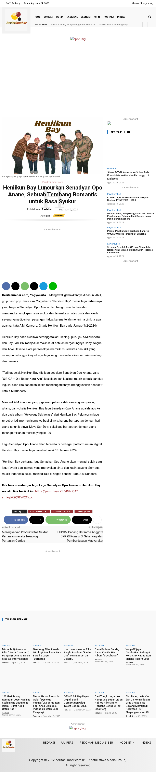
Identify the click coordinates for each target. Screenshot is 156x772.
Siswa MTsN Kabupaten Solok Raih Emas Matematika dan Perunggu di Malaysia (128, 175)
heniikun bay (62, 511)
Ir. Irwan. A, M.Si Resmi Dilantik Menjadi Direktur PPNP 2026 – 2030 (127, 198)
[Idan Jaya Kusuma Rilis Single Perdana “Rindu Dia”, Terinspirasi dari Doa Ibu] (78, 633)
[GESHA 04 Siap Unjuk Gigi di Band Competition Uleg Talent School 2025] (78, 680)
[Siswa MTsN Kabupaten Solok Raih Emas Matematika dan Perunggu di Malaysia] (130, 151)
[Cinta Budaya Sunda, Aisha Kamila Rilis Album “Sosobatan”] (109, 633)
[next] (151, 24)
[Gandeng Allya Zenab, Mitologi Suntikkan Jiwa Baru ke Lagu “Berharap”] (47, 633)
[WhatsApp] (25, 286)
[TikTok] (113, 3)
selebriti (59, 215)
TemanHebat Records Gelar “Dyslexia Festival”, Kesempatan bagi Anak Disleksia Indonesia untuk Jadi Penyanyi (46, 704)
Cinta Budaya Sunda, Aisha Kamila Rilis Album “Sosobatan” (107, 652)
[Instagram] (108, 3)
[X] (118, 3)
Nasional (111, 168)
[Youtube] (123, 3)
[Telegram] (43, 286)
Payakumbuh (114, 194)
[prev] (144, 24)
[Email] (34, 286)
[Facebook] (103, 3)
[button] (149, 17)
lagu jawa (83, 511)
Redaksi (47, 209)
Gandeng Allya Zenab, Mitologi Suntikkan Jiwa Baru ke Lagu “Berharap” (47, 654)
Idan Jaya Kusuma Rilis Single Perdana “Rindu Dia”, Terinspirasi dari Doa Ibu (77, 654)
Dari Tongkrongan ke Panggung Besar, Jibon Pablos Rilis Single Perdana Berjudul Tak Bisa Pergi (108, 702)
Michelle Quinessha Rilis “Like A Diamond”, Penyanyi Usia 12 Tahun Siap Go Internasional (16, 654)
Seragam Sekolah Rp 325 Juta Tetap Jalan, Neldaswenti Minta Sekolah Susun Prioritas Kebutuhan (130, 250)
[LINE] (53, 286)
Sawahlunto (113, 244)
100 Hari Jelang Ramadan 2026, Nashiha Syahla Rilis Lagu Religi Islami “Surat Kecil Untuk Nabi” (16, 702)
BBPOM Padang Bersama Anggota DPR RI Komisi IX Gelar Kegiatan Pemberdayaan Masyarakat (80, 536)
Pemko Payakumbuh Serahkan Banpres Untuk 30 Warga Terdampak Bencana (128, 232)
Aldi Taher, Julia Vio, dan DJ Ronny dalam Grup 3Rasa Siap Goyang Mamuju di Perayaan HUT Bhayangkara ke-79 (138, 704)
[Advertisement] (78, 79)
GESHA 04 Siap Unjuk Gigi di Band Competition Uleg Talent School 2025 (76, 701)
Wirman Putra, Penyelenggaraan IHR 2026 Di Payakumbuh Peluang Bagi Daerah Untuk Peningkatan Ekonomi (130, 216)
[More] (97, 520)
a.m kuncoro (39, 511)
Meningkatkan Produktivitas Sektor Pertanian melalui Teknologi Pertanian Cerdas (25, 536)
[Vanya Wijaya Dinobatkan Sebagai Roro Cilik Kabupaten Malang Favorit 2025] (140, 633)
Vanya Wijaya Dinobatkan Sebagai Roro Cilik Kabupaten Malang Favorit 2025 (138, 654)
